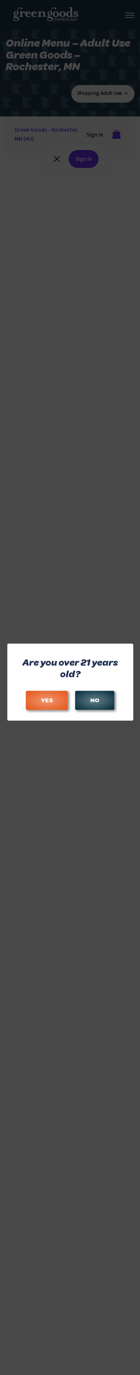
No (94, 700)
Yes (47, 700)
